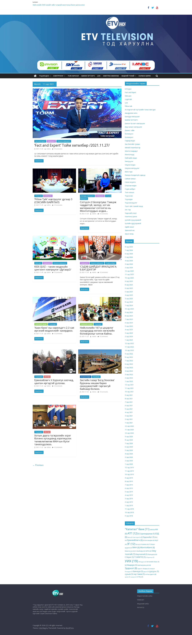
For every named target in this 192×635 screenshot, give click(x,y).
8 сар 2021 (129, 398)
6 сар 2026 (129, 254)
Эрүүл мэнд (129, 234)
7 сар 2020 (129, 443)
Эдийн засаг (129, 227)
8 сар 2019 (129, 481)
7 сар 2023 (129, 319)
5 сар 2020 (129, 450)
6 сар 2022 (129, 364)
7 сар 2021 (129, 402)
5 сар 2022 (129, 367)
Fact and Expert (40, 141)
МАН (136, 547)
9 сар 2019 (129, 478)
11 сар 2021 (129, 388)
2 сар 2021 (129, 419)
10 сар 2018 (129, 512)
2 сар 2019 (129, 502)
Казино (145, 544)
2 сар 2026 (129, 267)
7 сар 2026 (129, 250)
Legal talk (128, 99)
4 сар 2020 (129, 454)
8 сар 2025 (129, 285)
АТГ (133, 533)
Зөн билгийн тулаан (132, 144)
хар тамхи (139, 574)
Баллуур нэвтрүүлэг (87, 196)
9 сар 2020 (129, 436)
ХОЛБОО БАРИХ (145, 76)
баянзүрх (138, 571)
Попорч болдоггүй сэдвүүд (135, 175)
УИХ (131, 561)
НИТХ (148, 551)
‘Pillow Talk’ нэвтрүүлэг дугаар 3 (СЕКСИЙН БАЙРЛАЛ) (53, 200)
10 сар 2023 (129, 309)
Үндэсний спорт (131, 213)
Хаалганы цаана (131, 216)
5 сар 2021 (129, 409)
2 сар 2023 (129, 336)
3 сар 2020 (129, 457)
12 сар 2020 (129, 426)
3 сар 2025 (129, 298)
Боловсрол (129, 134)
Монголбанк (147, 547)
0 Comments (58, 149)
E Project (128, 89)
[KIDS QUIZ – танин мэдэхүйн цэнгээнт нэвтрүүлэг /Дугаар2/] (54, 237)
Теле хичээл (73, 76)
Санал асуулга (130, 182)
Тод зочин (129, 196)
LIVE (98, 76)
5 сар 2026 (129, 257)
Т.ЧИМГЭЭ (140, 557)
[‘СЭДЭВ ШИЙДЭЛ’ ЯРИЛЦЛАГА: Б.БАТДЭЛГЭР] (100, 237)
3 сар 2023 (129, 333)
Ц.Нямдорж (131, 565)
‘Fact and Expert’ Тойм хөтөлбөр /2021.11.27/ (72, 145)
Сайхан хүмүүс (130, 179)
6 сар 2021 (129, 405)
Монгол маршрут (131, 151)
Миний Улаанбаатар (132, 148)
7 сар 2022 (129, 361)
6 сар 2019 (129, 488)
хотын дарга (150, 574)
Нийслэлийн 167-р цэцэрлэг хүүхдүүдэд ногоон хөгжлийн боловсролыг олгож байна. (97, 330)
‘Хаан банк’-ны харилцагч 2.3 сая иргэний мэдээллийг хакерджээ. (54, 329)
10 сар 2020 (129, 433)
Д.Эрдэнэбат (148, 537)
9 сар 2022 (129, 354)
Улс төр (47, 377)
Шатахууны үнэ (144, 565)
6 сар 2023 (129, 323)
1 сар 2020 (129, 464)
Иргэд (138, 544)
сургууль (154, 571)
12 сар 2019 (129, 467)
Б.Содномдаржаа (146, 533)
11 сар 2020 (129, 430)
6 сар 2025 (129, 288)
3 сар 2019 (129, 498)
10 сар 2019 (129, 474)
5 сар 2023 (129, 326)
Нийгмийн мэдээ (41, 324)
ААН (152, 530)
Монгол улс (130, 551)
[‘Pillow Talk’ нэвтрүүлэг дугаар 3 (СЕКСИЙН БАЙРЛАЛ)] (54, 170)
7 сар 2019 (129, 485)
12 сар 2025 (129, 271)
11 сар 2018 (129, 509)
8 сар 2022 (129, 357)
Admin (49, 149)
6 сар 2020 (129, 447)
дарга (146, 571)
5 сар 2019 (129, 492)
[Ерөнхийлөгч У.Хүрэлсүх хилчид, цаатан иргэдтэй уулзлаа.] (54, 351)
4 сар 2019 (129, 495)
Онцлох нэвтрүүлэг (64, 141)
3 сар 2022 (129, 374)
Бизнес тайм (129, 130)
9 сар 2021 (129, 395)
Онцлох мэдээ (85, 377)
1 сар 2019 (129, 505)
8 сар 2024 (129, 302)
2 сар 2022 (129, 378)
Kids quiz (38, 263)
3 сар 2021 (129, 416)
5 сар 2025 (129, 292)
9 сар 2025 (129, 281)
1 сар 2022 (129, 381)
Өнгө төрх (128, 172)
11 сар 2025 (129, 274)
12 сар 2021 (129, 385)
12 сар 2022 (129, 343)
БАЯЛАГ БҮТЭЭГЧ (88, 76)
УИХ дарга (142, 562)
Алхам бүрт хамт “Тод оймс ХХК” (45, 4)
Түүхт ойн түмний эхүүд (134, 206)
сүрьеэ (129, 574)
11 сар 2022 (129, 347)
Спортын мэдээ (130, 185)
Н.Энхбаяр (140, 551)
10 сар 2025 (129, 278)
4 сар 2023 (129, 330)
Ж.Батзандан (149, 540)
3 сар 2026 (129, 264)
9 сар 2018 (129, 516)
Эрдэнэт (131, 568)
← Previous (38, 465)
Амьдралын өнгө (131, 113)
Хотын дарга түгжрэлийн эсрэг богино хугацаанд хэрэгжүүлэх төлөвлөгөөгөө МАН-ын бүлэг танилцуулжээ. (52, 440)
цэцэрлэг (134, 577)
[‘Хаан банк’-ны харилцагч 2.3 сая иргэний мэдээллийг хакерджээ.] (54, 298)
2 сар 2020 (129, 461)
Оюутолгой (141, 554)
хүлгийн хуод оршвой (133, 220)
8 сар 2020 (129, 440)
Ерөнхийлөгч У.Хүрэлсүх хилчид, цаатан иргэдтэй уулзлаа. (54, 381)
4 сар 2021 (129, 412)
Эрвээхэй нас (130, 230)
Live (126, 103)
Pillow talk (38, 196)
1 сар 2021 (129, 423)
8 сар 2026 (129, 247)
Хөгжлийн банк (152, 562)
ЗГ (131, 544)
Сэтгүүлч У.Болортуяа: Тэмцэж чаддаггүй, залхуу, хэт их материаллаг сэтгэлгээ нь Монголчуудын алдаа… (98, 206)
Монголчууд (129, 154)
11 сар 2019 (129, 471)
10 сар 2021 (129, 392)
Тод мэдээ (44, 76)
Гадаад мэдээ (130, 141)
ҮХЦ (140, 577)
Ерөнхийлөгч (135, 540)
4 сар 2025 (129, 295)
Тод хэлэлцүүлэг (131, 203)
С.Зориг (129, 557)
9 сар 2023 (129, 312)
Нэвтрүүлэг (58, 76)
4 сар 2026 (129, 261)
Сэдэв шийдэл (110, 263)
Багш (130, 537)
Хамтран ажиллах (111, 76)
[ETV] (35, 76)
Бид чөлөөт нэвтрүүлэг (133, 127)
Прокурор (152, 554)
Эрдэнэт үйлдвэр (143, 568)
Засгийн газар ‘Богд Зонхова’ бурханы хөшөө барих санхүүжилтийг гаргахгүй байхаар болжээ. (97, 384)
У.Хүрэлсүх (150, 557)
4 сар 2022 (129, 371)
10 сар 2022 (129, 350)
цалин (127, 577)
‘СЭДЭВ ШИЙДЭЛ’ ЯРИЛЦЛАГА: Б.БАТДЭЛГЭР (98, 268)
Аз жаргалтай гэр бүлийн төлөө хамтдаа (140, 110)
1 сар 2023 (129, 340)
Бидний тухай (128, 76)
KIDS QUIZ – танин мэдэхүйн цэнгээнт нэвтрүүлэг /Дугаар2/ (52, 268)
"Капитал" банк (137, 529)
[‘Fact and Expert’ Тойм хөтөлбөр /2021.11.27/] (77, 90)
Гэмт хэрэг (137, 537)
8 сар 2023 (129, 316)
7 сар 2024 (129, 305)
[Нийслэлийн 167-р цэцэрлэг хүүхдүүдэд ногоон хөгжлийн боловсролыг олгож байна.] (100, 298)
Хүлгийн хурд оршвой (133, 223)
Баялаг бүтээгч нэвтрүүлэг (135, 123)
